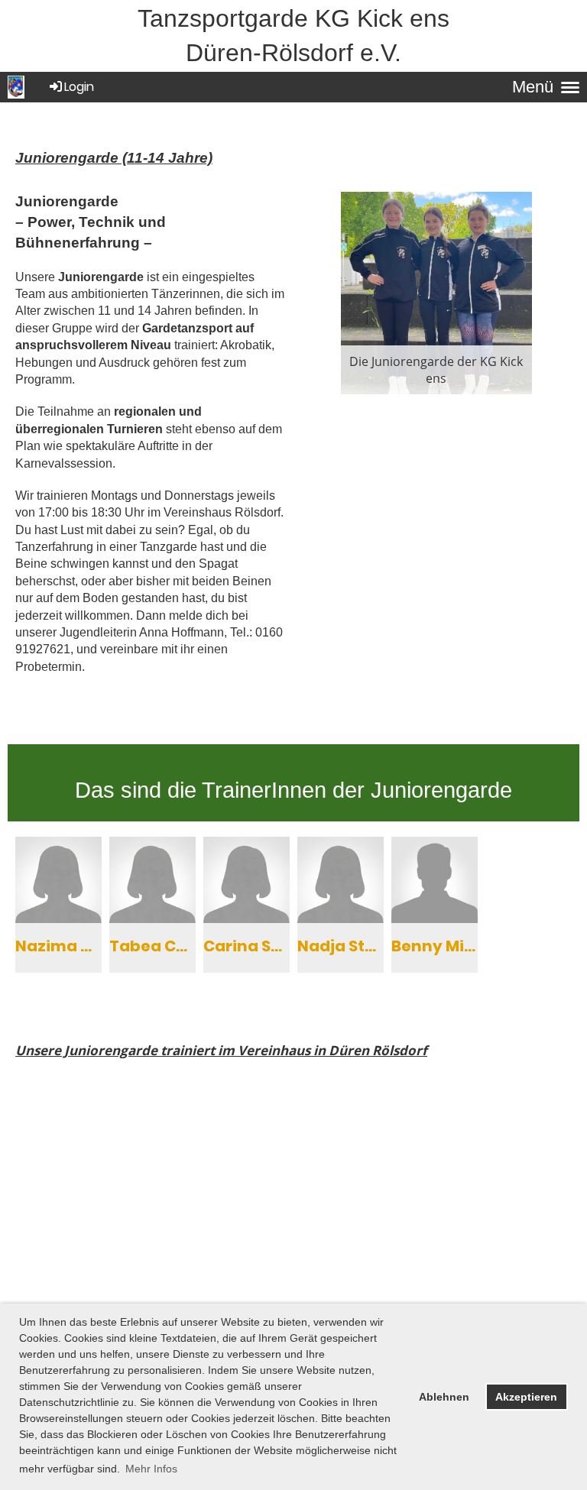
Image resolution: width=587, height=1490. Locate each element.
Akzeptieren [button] (526, 1397)
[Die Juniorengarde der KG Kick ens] (436, 292)
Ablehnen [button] (444, 1397)
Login (79, 87)
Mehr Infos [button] (151, 1468)
